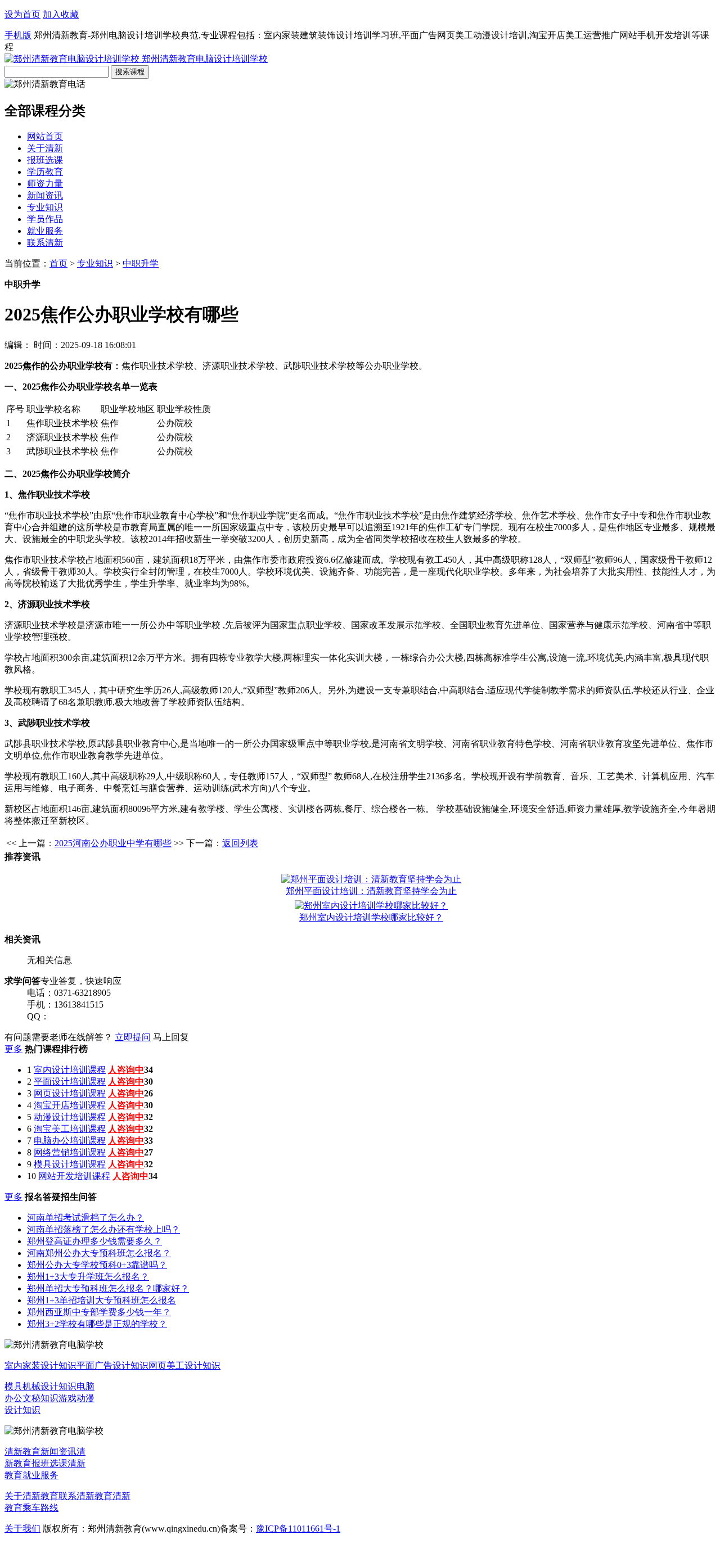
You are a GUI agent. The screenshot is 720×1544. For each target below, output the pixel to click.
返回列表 (240, 843)
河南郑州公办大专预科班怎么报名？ (99, 1253)
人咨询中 (126, 1070)
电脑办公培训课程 (70, 1140)
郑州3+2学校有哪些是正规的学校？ (97, 1324)
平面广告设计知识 (112, 1365)
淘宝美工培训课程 (70, 1129)
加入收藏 (61, 14)
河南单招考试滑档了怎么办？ (85, 1217)
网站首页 (45, 136)
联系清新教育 (85, 1496)
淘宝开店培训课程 (70, 1105)
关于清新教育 (31, 1496)
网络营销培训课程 (70, 1152)
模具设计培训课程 (70, 1164)
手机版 (18, 35)
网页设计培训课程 (70, 1093)
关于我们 (22, 1528)
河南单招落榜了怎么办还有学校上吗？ (103, 1229)
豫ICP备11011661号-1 (298, 1528)
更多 (13, 1049)
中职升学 (141, 263)
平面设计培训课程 (70, 1081)
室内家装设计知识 (40, 1365)
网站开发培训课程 (74, 1176)
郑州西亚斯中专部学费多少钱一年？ (99, 1312)
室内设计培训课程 (70, 1070)
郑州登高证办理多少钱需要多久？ (94, 1241)
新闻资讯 (45, 195)
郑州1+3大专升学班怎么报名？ (88, 1276)
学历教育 (45, 172)
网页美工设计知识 (184, 1365)
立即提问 (133, 1037)
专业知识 (45, 207)
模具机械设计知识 (40, 1386)
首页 (59, 263)
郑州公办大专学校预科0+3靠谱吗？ (97, 1265)
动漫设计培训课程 (70, 1117)
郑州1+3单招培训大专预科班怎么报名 (101, 1300)
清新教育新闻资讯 (40, 1451)
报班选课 (45, 160)
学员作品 (45, 219)
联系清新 (45, 242)
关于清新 (45, 148)
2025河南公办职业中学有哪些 (113, 843)
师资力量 (45, 183)
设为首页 (22, 14)
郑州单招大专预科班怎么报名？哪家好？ (108, 1288)
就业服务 (45, 231)
